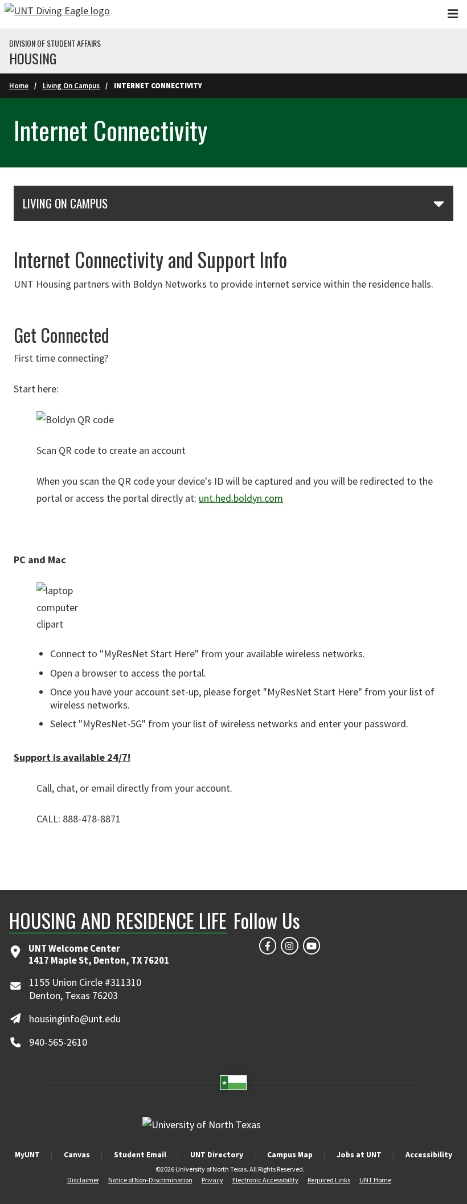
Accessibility (428, 1154)
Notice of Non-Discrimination (150, 1180)
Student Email (140, 1154)
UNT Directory (216, 1154)
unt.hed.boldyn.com (241, 498)
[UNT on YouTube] (311, 945)
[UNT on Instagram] (289, 945)
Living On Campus (71, 85)
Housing (32, 58)
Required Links (329, 1180)
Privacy (212, 1180)
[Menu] (453, 14)
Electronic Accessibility (265, 1180)
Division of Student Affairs (55, 43)
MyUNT (27, 1154)
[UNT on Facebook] (267, 945)
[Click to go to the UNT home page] (57, 14)
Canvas (77, 1154)
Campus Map (290, 1154)
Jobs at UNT (359, 1154)
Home (18, 85)
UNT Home (375, 1180)
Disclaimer (83, 1180)
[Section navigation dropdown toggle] (438, 203)
